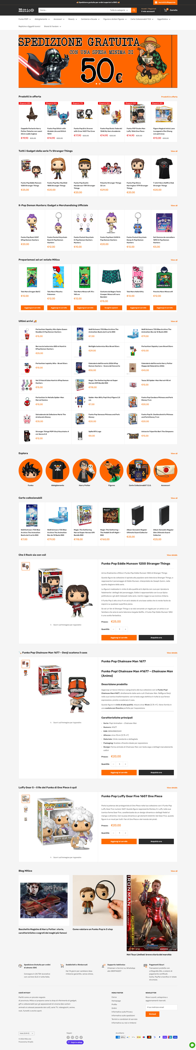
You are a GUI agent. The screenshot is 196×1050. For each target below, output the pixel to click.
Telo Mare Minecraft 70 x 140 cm (84, 293)
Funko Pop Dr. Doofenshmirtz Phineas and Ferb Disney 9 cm (157, 415)
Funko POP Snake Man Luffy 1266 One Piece (136, 129)
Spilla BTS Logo (95, 431)
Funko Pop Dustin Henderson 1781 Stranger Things (84, 185)
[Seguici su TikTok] (81, 1037)
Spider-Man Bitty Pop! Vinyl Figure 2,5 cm (104, 398)
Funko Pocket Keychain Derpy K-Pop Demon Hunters (137, 240)
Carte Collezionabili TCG (141, 19)
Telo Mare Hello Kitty (135, 292)
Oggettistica (162, 19)
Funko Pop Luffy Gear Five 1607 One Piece (131, 796)
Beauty (71, 19)
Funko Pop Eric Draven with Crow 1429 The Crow (84, 129)
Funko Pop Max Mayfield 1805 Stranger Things (57, 184)
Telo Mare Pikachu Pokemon (54, 293)
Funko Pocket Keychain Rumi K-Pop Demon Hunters (57, 240)
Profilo (114, 1004)
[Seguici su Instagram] (72, 1037)
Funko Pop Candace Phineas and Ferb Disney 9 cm (157, 398)
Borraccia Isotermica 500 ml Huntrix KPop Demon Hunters (51, 347)
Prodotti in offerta (169, 97)
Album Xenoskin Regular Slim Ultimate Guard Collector (163, 532)
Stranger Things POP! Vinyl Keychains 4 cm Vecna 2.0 (52, 432)
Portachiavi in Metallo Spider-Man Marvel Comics (50, 398)
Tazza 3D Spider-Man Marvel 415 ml (156, 380)
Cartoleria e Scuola (89, 19)
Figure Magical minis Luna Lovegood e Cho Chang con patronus (164, 131)
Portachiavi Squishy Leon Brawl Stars (157, 346)
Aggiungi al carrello (32, 308)
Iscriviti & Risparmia (167, 2)
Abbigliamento (41, 19)
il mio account (148, 11)
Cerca (114, 997)
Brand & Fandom (51, 26)
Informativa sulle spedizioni (123, 1015)
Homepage (116, 1001)
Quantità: (105, 629)
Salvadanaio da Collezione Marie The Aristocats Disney (51, 415)
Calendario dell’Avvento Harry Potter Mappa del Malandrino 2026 (156, 364)
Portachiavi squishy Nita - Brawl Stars (51, 363)
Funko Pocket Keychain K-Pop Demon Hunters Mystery (84, 240)
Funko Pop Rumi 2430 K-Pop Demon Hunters (110, 238)
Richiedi (152, 1014)
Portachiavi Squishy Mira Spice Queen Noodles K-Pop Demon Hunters (51, 330)
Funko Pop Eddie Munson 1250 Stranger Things (31, 184)
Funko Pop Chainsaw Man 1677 (123, 661)
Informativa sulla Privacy (122, 1012)
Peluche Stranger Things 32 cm (110, 184)
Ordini (114, 1008)
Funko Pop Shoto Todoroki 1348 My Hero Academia (111, 129)
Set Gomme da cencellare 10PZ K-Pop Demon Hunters (164, 240)
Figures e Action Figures (113, 19)
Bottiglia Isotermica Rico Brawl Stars (104, 346)
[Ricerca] (134, 10)
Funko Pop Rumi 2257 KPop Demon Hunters (30, 238)
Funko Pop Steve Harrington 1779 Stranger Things (137, 185)
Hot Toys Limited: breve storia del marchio (149, 954)
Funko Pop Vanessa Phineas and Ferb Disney (104, 415)
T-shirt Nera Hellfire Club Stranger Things (163, 184)
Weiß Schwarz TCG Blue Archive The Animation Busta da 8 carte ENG (103, 330)
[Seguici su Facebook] (68, 1037)
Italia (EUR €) (24, 1033)
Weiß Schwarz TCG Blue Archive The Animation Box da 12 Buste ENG (156, 330)
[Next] (177, 122)
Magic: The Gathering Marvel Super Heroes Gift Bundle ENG (103, 381)
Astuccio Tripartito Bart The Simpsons (157, 431)
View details (172, 555)
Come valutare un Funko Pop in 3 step (93, 929)
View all (174, 151)
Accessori (58, 19)
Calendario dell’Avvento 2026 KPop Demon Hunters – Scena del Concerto (104, 364)
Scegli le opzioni (111, 308)
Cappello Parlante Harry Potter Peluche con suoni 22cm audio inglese (31, 131)
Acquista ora (156, 638)
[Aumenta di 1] (125, 629)
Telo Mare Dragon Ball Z (30, 292)
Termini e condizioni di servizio (124, 1019)
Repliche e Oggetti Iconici (29, 26)
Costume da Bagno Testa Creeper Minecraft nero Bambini (110, 294)
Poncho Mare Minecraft (163, 292)
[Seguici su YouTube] (76, 1037)
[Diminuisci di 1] (113, 629)
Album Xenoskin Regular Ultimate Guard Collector (137, 531)
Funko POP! (23, 19)
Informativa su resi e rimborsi (124, 1023)
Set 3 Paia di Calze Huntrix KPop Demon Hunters (52, 381)
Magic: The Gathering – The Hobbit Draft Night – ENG (110, 532)
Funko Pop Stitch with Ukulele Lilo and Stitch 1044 (56, 131)
